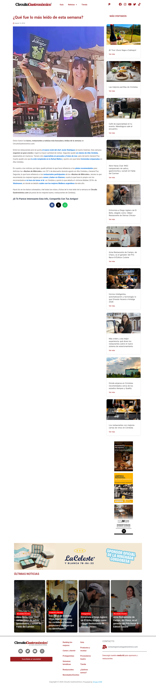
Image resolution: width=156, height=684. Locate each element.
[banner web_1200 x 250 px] (78, 556)
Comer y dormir (69, 651)
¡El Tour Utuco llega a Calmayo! (122, 50)
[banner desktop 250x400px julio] (123, 456)
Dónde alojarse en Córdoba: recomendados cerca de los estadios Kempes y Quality (121, 385)
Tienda (84, 5)
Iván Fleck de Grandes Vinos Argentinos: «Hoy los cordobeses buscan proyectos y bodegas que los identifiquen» (61, 622)
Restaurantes (68, 670)
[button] (52, 205)
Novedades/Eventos (23, 614)
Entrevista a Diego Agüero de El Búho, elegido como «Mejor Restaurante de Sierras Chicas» (123, 213)
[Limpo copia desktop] (123, 488)
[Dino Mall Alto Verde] (123, 519)
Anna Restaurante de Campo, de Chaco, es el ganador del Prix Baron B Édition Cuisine (123, 255)
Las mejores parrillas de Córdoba (123, 87)
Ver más (112, 54)
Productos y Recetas (56, 612)
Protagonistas (86, 614)
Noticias (71, 5)
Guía (61, 5)
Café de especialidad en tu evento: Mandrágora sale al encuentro (120, 126)
